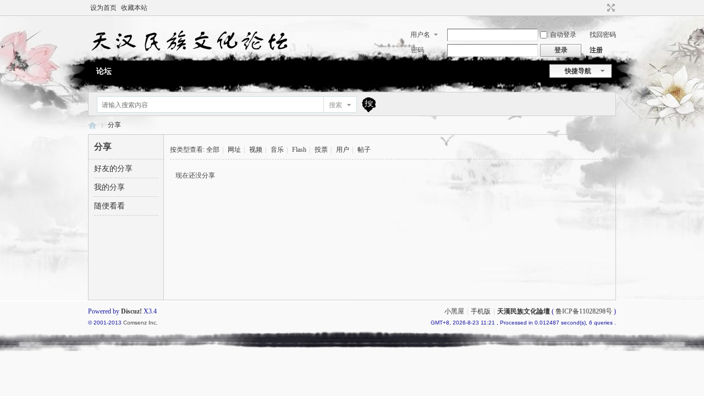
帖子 (364, 149)
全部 (212, 149)
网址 (234, 149)
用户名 (420, 34)
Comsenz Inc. (140, 323)
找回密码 (603, 34)
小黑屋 (454, 311)
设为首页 (103, 8)
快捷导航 (578, 71)
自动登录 (563, 34)
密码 (417, 50)
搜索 (335, 105)
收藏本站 (134, 8)
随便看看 (109, 206)
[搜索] (367, 104)
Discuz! (131, 311)
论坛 (104, 71)
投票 (321, 149)
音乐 (277, 149)
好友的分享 (113, 168)
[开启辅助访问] (600, 8)
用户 (342, 149)
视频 (255, 149)
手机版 (481, 311)
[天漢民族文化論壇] (188, 55)
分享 (114, 125)
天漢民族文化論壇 (92, 125)
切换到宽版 (609, 8)
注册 (596, 50)
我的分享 (109, 187)
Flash (299, 149)
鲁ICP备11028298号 (584, 311)
